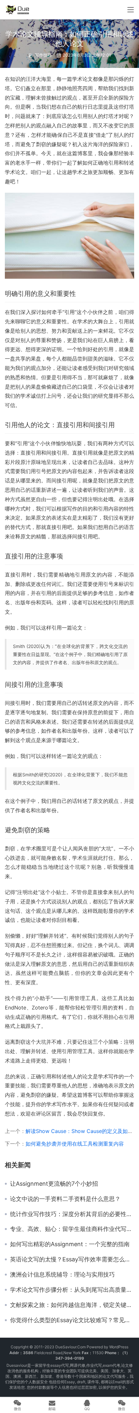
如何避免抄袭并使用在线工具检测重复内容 (75, 1143)
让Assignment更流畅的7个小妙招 (54, 1184)
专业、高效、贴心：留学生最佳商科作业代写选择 (72, 1229)
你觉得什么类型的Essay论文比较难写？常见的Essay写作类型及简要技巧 (72, 1320)
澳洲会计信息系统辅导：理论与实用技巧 (62, 1274)
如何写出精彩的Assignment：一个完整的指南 (70, 1244)
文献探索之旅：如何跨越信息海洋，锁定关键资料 (72, 1305)
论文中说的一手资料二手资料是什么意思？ (65, 1199)
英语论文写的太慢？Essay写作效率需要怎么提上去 (72, 1259)
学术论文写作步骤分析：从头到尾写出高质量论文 (72, 1290)
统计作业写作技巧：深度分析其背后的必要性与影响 (72, 1214)
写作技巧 (43, 55)
